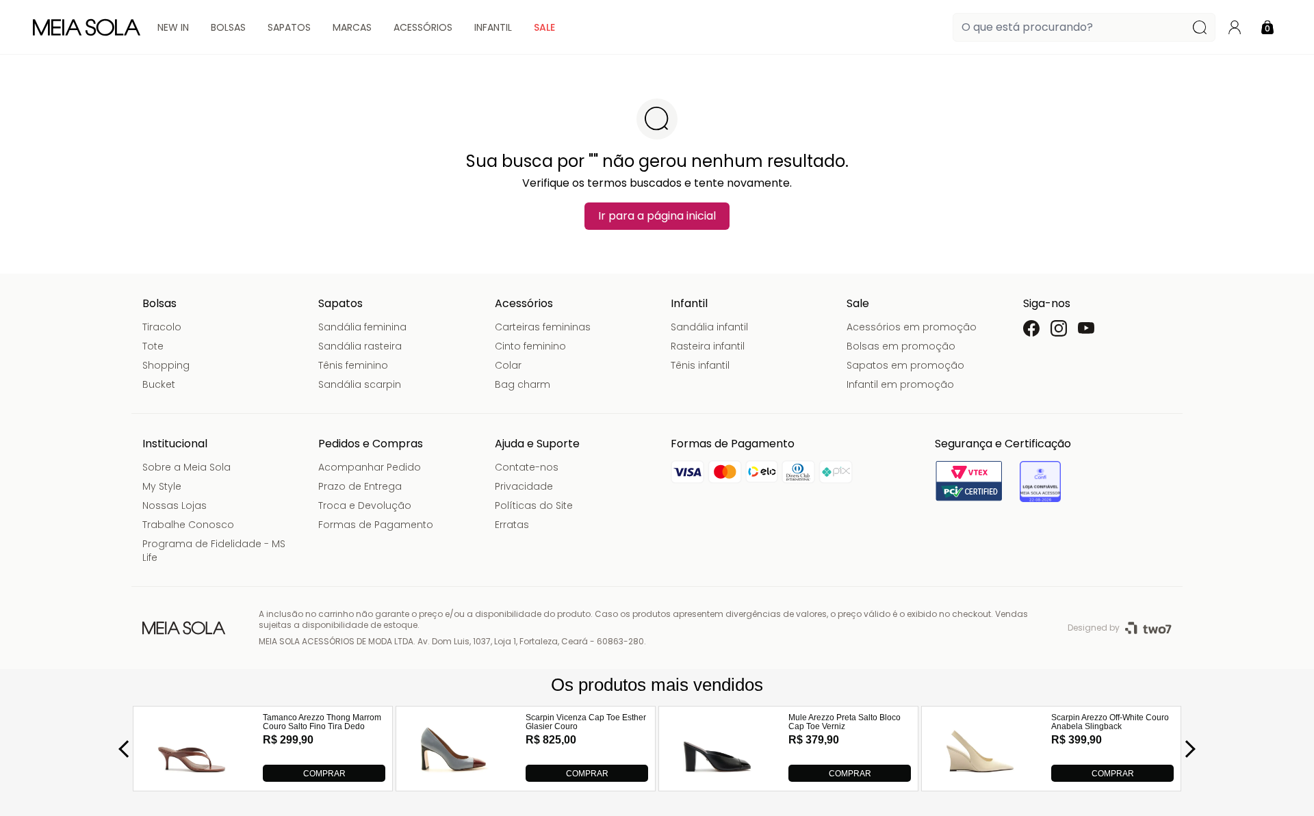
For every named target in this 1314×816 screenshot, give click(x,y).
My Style (161, 486)
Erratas (512, 524)
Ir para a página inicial (657, 216)
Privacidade (524, 486)
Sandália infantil (709, 327)
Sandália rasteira (360, 346)
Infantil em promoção (900, 384)
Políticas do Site (534, 505)
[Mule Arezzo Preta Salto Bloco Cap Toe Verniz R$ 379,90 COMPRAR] (717, 778)
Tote (153, 346)
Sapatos (289, 27)
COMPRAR (324, 773)
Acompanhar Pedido (369, 467)
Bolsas (228, 27)
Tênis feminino (353, 365)
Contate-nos (526, 467)
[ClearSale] (1040, 481)
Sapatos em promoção (905, 365)
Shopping (166, 365)
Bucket (158, 384)
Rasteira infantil (708, 346)
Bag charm (522, 384)
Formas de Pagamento (375, 524)
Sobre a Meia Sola (186, 467)
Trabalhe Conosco (188, 524)
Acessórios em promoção (912, 327)
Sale (544, 27)
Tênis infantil (700, 365)
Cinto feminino (530, 346)
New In (173, 27)
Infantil (493, 27)
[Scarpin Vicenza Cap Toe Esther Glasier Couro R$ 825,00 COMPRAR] (454, 778)
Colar (508, 365)
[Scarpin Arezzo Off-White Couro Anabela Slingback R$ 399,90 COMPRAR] (980, 778)
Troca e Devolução (364, 505)
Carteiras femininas (543, 327)
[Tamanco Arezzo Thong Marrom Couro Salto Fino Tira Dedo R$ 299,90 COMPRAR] (191, 778)
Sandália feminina (362, 327)
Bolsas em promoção (901, 346)
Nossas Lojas (174, 505)
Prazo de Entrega (360, 486)
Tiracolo (161, 327)
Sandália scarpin (359, 384)
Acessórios (423, 27)
